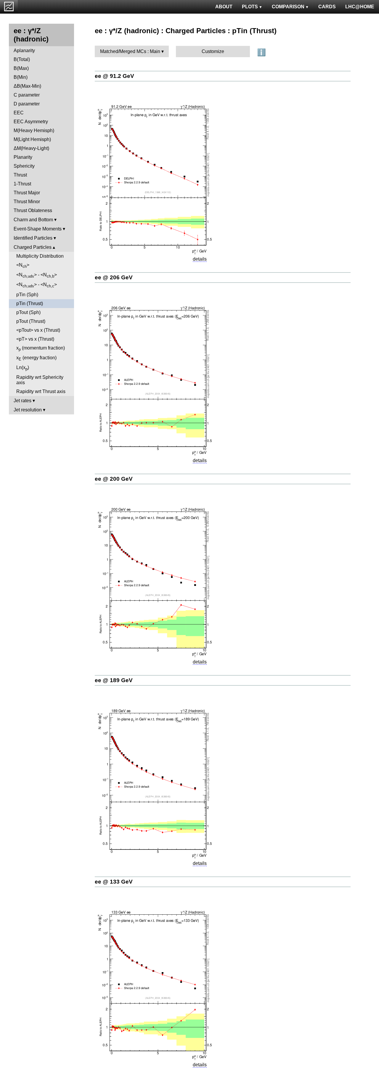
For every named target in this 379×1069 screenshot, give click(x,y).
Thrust (20, 174)
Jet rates (22, 400)
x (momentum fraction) (40, 348)
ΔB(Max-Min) (27, 86)
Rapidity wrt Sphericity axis (39, 380)
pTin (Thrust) (29, 303)
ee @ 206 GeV (114, 277)
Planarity (23, 157)
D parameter (27, 103)
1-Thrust (22, 183)
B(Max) (21, 68)
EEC (19, 112)
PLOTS (250, 6)
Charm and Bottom (33, 219)
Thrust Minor (27, 201)
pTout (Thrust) (30, 321)
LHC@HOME (359, 6)
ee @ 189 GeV (114, 680)
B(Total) (22, 59)
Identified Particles (33, 238)
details (200, 259)
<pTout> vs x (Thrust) (38, 330)
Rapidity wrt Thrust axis (40, 391)
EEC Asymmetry (31, 121)
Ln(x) (22, 368)
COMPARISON (288, 6)
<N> (22, 265)
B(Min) (21, 77)
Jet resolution (28, 409)
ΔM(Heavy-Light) (31, 148)
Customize (213, 51)
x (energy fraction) (36, 358)
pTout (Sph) (28, 312)
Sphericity (24, 166)
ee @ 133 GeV (114, 882)
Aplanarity (24, 50)
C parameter (27, 94)
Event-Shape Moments (38, 228)
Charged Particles (33, 247)
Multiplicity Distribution (40, 256)
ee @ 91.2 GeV (114, 76)
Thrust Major (27, 192)
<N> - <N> (36, 275)
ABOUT (223, 6)
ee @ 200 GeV (114, 479)
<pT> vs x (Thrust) (35, 339)
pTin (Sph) (27, 294)
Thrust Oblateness (33, 210)
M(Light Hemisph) (32, 139)
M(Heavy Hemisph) (34, 130)
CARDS (327, 6)
